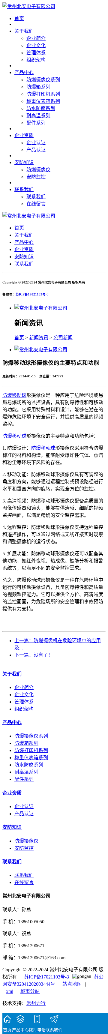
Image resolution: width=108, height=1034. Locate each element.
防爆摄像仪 (38, 169)
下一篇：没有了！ (33, 655)
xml (9, 991)
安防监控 (36, 176)
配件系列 (36, 122)
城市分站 (30, 991)
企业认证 (36, 142)
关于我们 (24, 31)
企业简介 (36, 38)
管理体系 (36, 52)
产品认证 (36, 149)
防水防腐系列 (40, 108)
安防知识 (24, 162)
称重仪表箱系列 (43, 101)
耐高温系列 (38, 115)
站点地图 (72, 984)
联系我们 (24, 189)
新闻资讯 (38, 337)
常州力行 (36, 1003)
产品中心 (24, 72)
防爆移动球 (14, 395)
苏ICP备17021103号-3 (32, 294)
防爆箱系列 (38, 86)
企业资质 (24, 135)
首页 (19, 18)
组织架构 (36, 59)
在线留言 (36, 203)
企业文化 (36, 45)
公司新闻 (63, 337)
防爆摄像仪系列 (43, 79)
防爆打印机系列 (43, 94)
